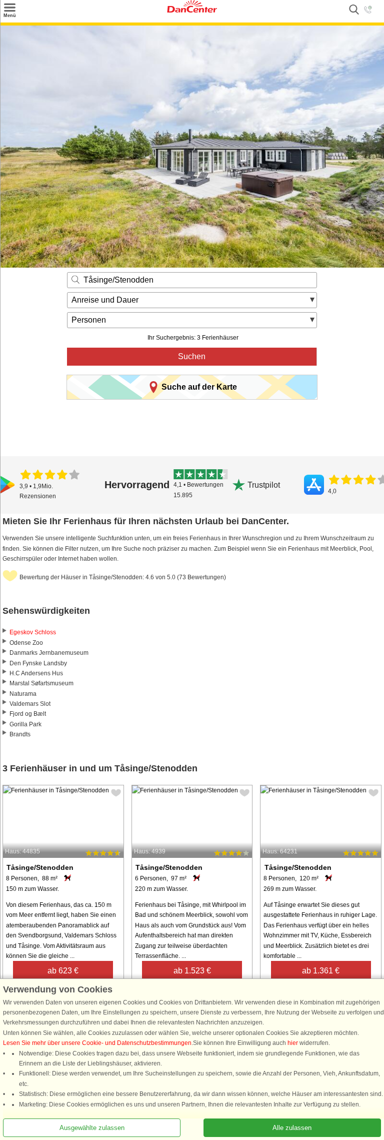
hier (293, 1042)
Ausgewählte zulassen (92, 1127)
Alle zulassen (292, 1127)
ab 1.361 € (321, 970)
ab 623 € (63, 970)
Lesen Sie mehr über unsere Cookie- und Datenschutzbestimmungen (97, 1042)
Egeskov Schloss (33, 632)
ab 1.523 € (192, 970)
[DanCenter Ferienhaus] (192, 10)
